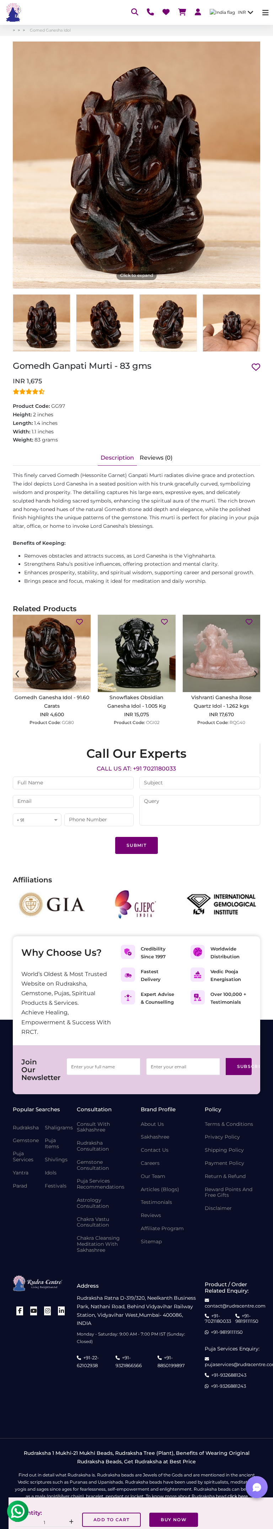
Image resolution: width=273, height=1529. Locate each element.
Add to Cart (111, 1519)
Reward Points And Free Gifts (228, 1193)
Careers (150, 1163)
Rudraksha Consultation (93, 1146)
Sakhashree (155, 1137)
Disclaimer (218, 1208)
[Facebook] (20, 1310)
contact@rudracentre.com (235, 1306)
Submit (136, 845)
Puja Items (52, 1144)
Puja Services (23, 1157)
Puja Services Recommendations (100, 1184)
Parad (20, 1186)
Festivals (55, 1186)
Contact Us (154, 1150)
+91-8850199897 (171, 1361)
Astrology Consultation (93, 1203)
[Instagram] (47, 1310)
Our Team (153, 1176)
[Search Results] (134, 12)
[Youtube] (34, 1310)
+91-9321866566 (129, 1361)
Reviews (151, 1215)
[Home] (12, 12)
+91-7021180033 (218, 1318)
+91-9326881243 (228, 1375)
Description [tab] (117, 457)
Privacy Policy (222, 1137)
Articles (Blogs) (160, 1190)
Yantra (20, 1173)
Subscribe (244, 1066)
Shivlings (56, 1160)
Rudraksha (26, 1128)
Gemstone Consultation (93, 1165)
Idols (51, 1173)
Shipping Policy (224, 1150)
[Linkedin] (61, 1310)
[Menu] (265, 12)
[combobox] (37, 820)
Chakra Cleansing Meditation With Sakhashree (98, 1244)
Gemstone (26, 1141)
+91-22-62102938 (88, 1361)
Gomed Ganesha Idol (50, 30)
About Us (152, 1124)
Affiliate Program (162, 1229)
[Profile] (198, 12)
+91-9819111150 (246, 1318)
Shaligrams (59, 1128)
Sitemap (151, 1242)
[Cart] (182, 12)
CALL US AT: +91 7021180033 (136, 768)
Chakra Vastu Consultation (93, 1222)
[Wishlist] (166, 12)
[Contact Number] (150, 12)
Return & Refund (225, 1176)
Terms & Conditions (229, 1124)
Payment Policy (224, 1163)
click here (238, 1496)
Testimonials (156, 1202)
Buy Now (174, 1519)
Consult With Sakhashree (93, 1127)
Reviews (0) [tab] (156, 457)
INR (242, 12)
